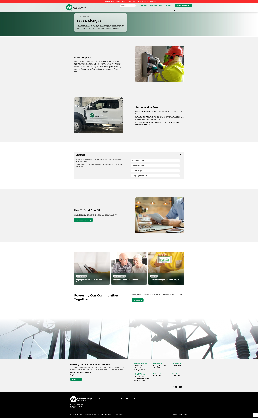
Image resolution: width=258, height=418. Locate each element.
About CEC (124, 399)
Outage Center (141, 10)
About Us (189, 10)
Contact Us (168, 5)
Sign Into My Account (182, 5)
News (113, 399)
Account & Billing (125, 10)
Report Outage (143, 5)
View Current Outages (156, 5)
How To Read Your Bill (82, 220)
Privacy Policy (118, 414)
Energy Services (156, 10)
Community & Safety (174, 10)
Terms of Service (108, 414)
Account (102, 399)
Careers (136, 399)
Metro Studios (184, 414)
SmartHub (137, 300)
